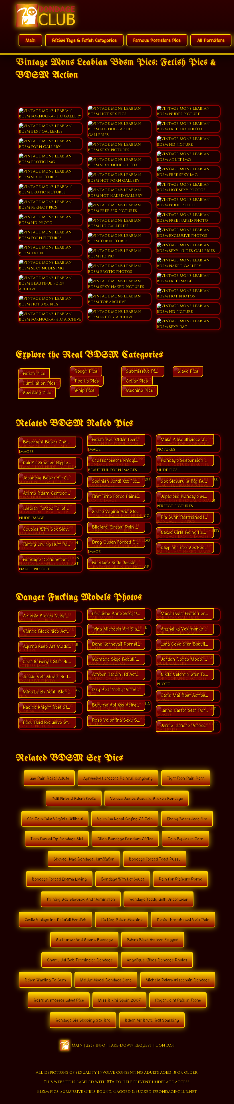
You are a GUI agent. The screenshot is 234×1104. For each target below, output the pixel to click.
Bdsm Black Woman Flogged (152, 940)
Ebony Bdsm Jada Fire (187, 819)
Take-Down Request (130, 1045)
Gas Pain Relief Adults (49, 778)
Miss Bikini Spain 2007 (119, 1000)
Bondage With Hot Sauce (122, 879)
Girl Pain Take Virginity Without (55, 819)
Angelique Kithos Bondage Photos (157, 960)
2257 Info (95, 1045)
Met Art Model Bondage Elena (106, 980)
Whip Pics (84, 390)
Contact (165, 1045)
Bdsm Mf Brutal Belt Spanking (152, 1020)
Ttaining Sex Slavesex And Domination (81, 899)
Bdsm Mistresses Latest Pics (58, 1000)
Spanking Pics (37, 392)
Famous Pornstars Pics (157, 40)
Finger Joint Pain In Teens (178, 1000)
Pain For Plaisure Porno (180, 879)
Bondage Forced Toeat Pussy (155, 859)
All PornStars (211, 40)
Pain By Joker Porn (185, 839)
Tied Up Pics (86, 381)
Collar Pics (137, 381)
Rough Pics (85, 371)
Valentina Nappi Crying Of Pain (125, 819)
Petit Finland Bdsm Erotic (73, 799)
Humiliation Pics (39, 383)
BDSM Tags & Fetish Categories (84, 40)
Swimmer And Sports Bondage (84, 940)
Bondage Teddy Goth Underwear (158, 899)
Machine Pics (139, 390)
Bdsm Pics (34, 373)
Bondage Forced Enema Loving (59, 879)
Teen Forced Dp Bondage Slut (57, 839)
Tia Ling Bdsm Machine (121, 920)
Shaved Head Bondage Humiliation (83, 859)
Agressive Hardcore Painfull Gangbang (118, 778)
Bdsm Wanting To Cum (45, 980)
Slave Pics (187, 371)
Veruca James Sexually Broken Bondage (146, 799)
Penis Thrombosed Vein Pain (183, 920)
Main (30, 40)
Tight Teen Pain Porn (186, 778)
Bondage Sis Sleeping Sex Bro (82, 1020)
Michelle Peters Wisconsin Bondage (177, 980)
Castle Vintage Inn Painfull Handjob (55, 920)
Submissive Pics (143, 371)
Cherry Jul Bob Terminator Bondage (79, 960)
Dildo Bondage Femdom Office (125, 839)
